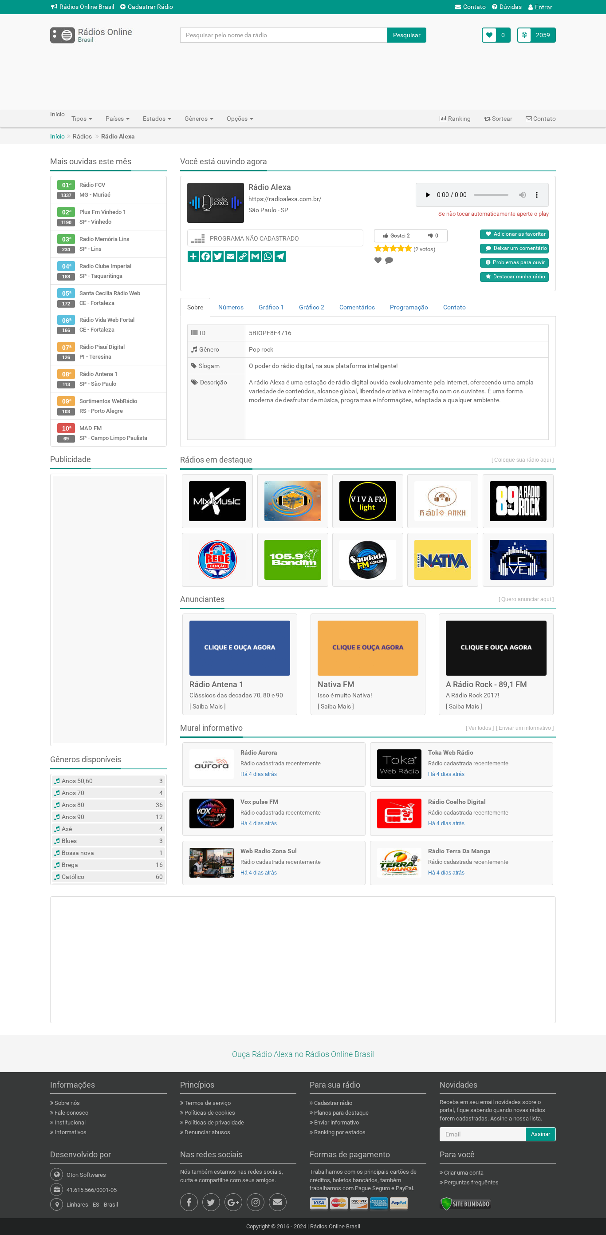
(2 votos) (424, 249)
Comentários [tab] (357, 307)
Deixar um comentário (519, 248)
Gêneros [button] (197, 118)
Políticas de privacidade (213, 1122)
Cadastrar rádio (332, 1103)
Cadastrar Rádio (150, 6)
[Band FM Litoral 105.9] (292, 560)
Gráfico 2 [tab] (311, 307)
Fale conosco (70, 1112)
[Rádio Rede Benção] (217, 560)
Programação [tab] (409, 307)
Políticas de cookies (209, 1112)
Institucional (69, 1122)
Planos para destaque (341, 1112)
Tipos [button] (79, 118)
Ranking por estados (339, 1132)
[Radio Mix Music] (217, 501)
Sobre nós (66, 1103)
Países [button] (115, 118)
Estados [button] (155, 118)
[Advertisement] (303, 76)
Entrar (543, 7)
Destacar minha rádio (518, 276)
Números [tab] (231, 307)
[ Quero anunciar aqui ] (526, 599)
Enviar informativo (336, 1122)
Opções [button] (238, 118)
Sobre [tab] (195, 307)
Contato (474, 6)
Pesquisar (407, 35)
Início (57, 136)
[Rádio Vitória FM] (292, 501)
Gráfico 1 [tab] (271, 307)
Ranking (459, 118)
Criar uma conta (463, 1172)
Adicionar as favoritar (518, 234)
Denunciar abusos (206, 1132)
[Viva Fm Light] (367, 501)
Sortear (501, 118)
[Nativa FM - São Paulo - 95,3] (442, 560)
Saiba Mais (208, 706)
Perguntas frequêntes (471, 1182)
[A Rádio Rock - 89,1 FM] (518, 501)
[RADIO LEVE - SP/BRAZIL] (518, 560)
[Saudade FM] (367, 560)
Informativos (70, 1132)
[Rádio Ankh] (442, 501)
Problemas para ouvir (517, 262)
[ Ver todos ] (480, 728)
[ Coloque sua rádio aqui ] (523, 460)
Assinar (540, 1134)
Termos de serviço (207, 1103)
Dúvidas (511, 6)
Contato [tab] (454, 307)
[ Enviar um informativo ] (525, 728)
